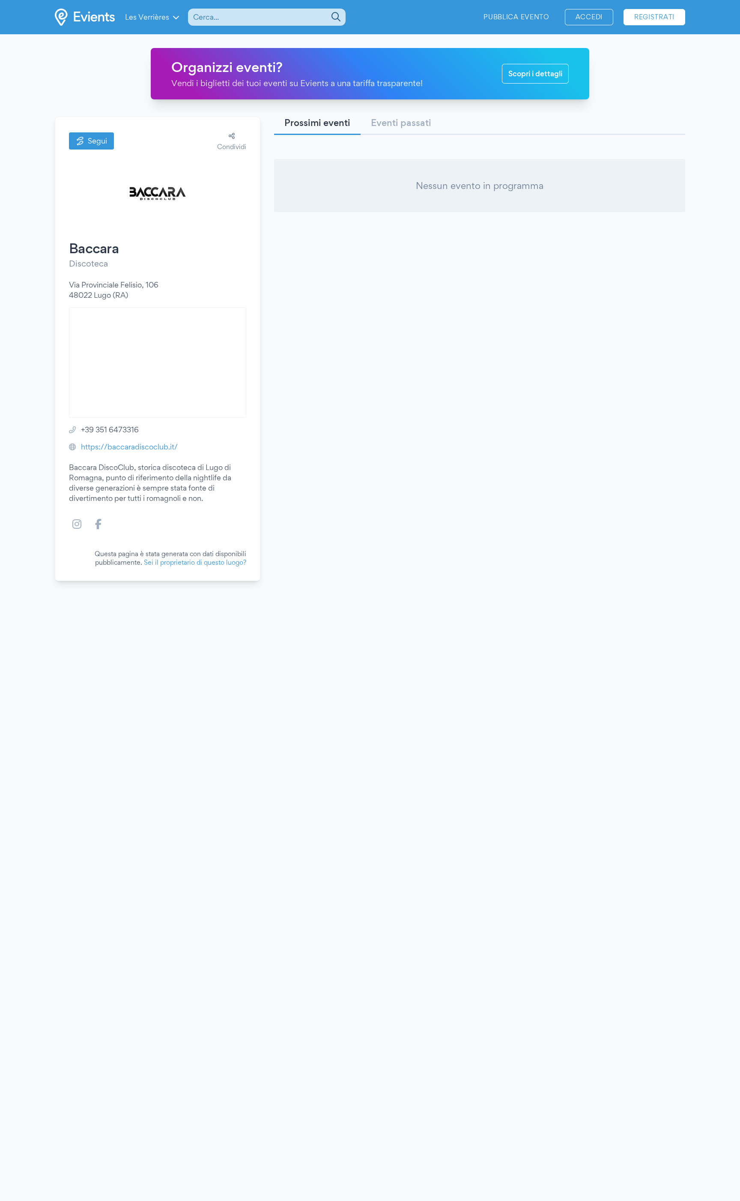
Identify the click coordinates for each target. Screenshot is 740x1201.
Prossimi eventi (317, 122)
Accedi (589, 17)
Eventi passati (401, 122)
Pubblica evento (516, 17)
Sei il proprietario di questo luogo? (195, 562)
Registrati (654, 17)
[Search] (335, 17)
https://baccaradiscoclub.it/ (129, 446)
